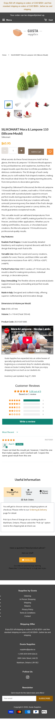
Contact (27, 616)
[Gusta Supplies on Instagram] (27, 678)
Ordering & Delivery (38, 509)
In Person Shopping (27, 599)
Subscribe (44, 698)
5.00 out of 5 (35, 391)
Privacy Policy (27, 610)
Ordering (27, 596)
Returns (27, 606)
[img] (8, 440)
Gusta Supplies (35, 707)
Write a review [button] (27, 421)
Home (4, 55)
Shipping (27, 603)
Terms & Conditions (27, 613)
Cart (50, 20)
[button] (50, 152)
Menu (9, 20)
